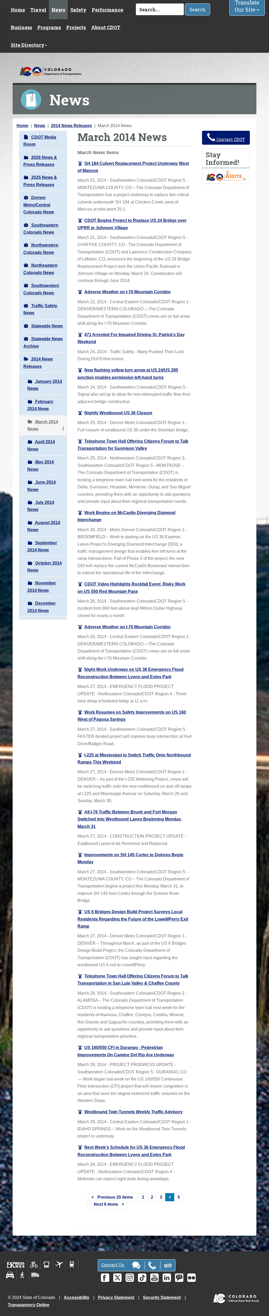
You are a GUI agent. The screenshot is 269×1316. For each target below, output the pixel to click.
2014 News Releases (71, 125)
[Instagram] (129, 1277)
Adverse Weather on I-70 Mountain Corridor (127, 292)
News (58, 10)
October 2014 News (44, 566)
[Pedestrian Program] (22, 1275)
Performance (107, 10)
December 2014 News (41, 607)
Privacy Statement (116, 1297)
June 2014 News (41, 486)
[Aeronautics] (59, 1264)
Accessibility (76, 1297)
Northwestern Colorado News (40, 248)
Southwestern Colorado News (41, 289)
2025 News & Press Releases (40, 181)
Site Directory (27, 45)
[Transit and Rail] (46, 1264)
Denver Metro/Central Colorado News (38, 204)
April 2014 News (41, 445)
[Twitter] (117, 1277)
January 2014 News (44, 385)
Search (197, 9)
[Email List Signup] (179, 1277)
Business (21, 27)
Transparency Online (28, 1305)
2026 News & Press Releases (40, 161)
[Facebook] (105, 1277)
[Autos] (10, 1275)
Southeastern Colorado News (40, 228)
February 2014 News (40, 405)
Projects (76, 27)
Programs (49, 27)
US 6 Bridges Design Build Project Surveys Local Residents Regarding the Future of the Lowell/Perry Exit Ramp (132, 919)
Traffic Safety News (40, 309)
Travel (38, 10)
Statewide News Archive (43, 342)
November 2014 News (41, 586)
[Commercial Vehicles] (35, 1275)
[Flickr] (191, 1277)
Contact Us (113, 1264)
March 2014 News (42, 425)
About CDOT (105, 27)
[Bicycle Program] (34, 1264)
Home (18, 10)
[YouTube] (154, 1277)
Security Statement (162, 1297)
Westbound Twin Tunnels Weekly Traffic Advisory (133, 1112)
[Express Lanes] (16, 1264)
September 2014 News (42, 546)
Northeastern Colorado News (40, 269)
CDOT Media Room (39, 141)
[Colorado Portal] (237, 1297)
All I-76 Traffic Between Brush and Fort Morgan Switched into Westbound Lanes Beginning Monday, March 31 (129, 819)
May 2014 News (40, 465)
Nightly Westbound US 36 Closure (118, 413)
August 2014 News (43, 526)
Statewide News (46, 326)
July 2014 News (40, 506)
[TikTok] (142, 1277)
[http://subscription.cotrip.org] (226, 175)
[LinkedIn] (167, 1277)
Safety (78, 10)
